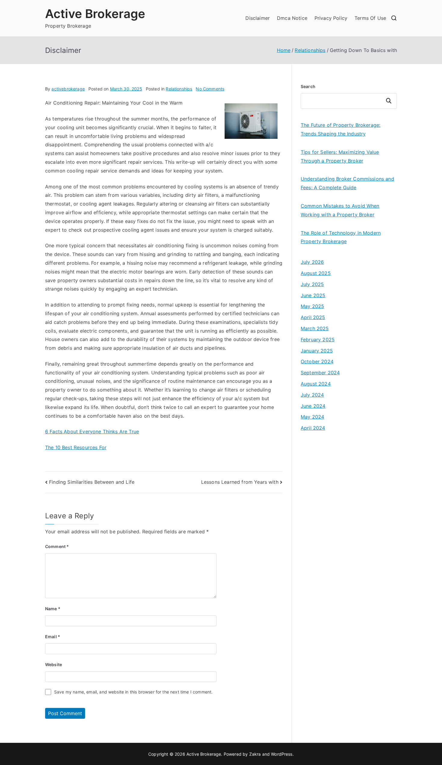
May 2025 (312, 306)
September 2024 (320, 373)
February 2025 (318, 340)
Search (308, 86)
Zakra (255, 754)
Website (53, 664)
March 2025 (315, 328)
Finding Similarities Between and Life (91, 482)
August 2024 (316, 384)
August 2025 (316, 273)
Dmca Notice (292, 18)
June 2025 (313, 295)
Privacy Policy (331, 18)
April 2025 (313, 317)
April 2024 (313, 428)
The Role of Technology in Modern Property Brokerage (341, 237)
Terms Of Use (370, 18)
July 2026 (312, 262)
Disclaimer (257, 18)
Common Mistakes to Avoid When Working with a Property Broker (340, 210)
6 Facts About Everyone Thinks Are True (92, 431)
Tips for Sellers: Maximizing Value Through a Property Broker (340, 156)
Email (52, 636)
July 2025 (312, 284)
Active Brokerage (95, 13)
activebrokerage (67, 88)
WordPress (281, 754)
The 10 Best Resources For (75, 447)
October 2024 (317, 361)
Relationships (179, 88)
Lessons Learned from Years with (239, 482)
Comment (57, 546)
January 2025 (317, 351)
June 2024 (313, 406)
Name (52, 608)
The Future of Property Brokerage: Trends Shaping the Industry (340, 129)
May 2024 (312, 417)
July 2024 (312, 395)
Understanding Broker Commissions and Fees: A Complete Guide (347, 183)
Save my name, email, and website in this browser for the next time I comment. (133, 691)
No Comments (210, 88)
